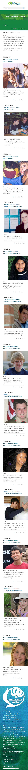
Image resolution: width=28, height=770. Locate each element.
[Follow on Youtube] (9, 711)
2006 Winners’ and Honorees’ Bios (13, 301)
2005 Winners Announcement (10, 251)
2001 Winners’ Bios (7, 61)
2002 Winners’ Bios (9, 109)
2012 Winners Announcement (11, 589)
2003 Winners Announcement (10, 156)
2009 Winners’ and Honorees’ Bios (11, 445)
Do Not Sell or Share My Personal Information (11, 719)
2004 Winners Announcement (11, 204)
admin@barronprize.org (9, 756)
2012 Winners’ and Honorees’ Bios (13, 590)
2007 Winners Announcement (10, 346)
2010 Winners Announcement (11, 492)
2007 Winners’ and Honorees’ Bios (11, 348)
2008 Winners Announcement (11, 395)
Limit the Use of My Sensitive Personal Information (12, 721)
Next (22, 100)
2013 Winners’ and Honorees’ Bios (11, 639)
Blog (5, 763)
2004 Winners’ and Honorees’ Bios (13, 206)
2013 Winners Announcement (10, 637)
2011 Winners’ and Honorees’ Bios (11, 542)
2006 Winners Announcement (11, 299)
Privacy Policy (14, 717)
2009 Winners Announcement (10, 443)
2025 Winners (7, 762)
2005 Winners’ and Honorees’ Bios (11, 253)
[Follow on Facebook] (4, 711)
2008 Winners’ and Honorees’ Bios (13, 396)
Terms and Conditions (7, 717)
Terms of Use (5, 713)
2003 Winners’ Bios (7, 158)
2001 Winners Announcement (10, 59)
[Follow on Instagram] (7, 711)
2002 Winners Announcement (11, 107)
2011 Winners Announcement (10, 540)
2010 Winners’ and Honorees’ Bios (13, 493)
